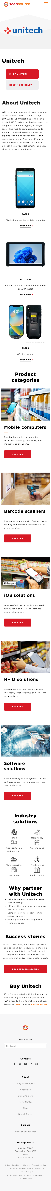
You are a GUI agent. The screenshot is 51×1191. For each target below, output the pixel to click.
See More (17, 454)
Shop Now (25, 294)
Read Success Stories (25, 969)
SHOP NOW (25, 226)
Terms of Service (39, 1165)
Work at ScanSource (25, 1132)
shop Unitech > (19, 74)
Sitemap (26, 1165)
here (18, 1004)
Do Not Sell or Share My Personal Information (25, 1175)
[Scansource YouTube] (25, 1063)
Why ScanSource (25, 1084)
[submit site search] (44, 1046)
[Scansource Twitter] (20, 1063)
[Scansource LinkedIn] (31, 1063)
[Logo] (27, 31)
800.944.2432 (25, 1158)
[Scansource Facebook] (14, 1063)
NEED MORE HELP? (20, 85)
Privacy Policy (25, 1172)
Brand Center (25, 1114)
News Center (25, 1102)
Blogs (26, 1108)
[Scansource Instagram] (36, 1063)
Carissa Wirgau (39, 1004)
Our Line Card (25, 1096)
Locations (25, 1090)
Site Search (25, 1039)
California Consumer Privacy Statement (25, 1168)
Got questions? (25, 1179)
